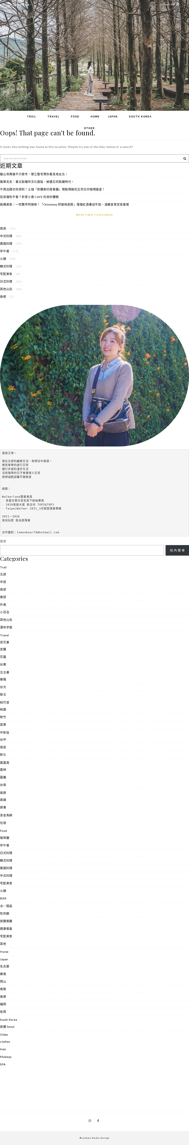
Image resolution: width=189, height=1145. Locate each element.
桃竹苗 (4, 702)
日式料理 (6, 281)
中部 (3, 581)
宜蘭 (3, 649)
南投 (3, 747)
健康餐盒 (6, 928)
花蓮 (3, 656)
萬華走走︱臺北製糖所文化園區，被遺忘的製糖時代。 (37, 181)
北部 (3, 574)
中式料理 (6, 236)
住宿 (3, 822)
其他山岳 (6, 289)
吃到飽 (4, 913)
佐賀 (3, 1011)
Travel (53, 116)
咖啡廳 (4, 837)
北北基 (4, 672)
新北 (3, 694)
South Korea (140, 116)
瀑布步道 (6, 627)
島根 (3, 296)
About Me (168, 4)
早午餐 (4, 251)
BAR (3, 898)
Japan (113, 116)
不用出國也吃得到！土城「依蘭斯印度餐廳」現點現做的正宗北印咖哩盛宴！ (52, 189)
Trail (31, 116)
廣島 (3, 973)
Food (75, 116)
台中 (3, 739)
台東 (3, 664)
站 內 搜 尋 (177, 550)
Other (89, 128)
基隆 (3, 679)
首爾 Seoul (7, 1026)
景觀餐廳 (6, 921)
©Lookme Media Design (95, 1138)
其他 (3, 228)
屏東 (3, 807)
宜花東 (4, 642)
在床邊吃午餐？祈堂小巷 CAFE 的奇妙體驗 (29, 196)
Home (95, 116)
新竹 (3, 717)
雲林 (3, 769)
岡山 (3, 981)
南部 (3, 589)
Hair (3, 1049)
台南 (3, 784)
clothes (5, 1041)
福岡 (3, 1004)
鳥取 (3, 989)
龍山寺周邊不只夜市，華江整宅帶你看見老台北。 (34, 174)
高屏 (3, 792)
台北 (3, 687)
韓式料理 (6, 266)
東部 (3, 597)
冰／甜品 (6, 906)
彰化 (3, 754)
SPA (3, 1064)
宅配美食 (6, 273)
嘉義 (3, 777)
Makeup (6, 1056)
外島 (3, 604)
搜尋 (3, 541)
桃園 (3, 709)
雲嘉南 (4, 762)
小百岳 (4, 612)
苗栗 (3, 724)
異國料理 (6, 243)
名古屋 (4, 966)
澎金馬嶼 (6, 815)
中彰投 (4, 732)
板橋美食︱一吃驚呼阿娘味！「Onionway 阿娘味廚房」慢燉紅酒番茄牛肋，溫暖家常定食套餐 (64, 204)
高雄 (3, 799)
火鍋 (3, 258)
